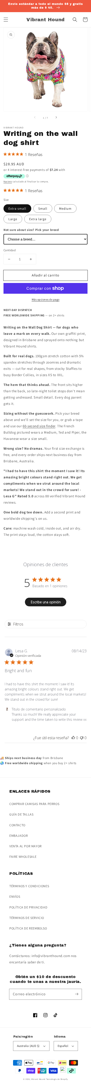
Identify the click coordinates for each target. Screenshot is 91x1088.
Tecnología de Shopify (57, 1079)
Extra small (17, 208)
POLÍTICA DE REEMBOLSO (28, 928)
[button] (6, 19)
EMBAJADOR (18, 836)
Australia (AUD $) (28, 1046)
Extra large (37, 219)
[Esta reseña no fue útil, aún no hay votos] (81, 737)
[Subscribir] (76, 994)
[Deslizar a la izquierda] (35, 118)
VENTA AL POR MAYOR (25, 846)
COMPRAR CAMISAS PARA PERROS (34, 804)
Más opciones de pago (46, 299)
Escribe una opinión (46, 602)
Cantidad (10, 250)
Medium (65, 208)
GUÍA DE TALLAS (21, 814)
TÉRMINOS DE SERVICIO (26, 918)
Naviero (8, 181)
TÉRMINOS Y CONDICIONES (29, 886)
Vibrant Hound (38, 1079)
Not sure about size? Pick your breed (31, 230)
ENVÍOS (14, 896)
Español (63, 1046)
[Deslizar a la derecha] (56, 118)
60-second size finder (39, 426)
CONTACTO (17, 825)
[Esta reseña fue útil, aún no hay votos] (73, 737)
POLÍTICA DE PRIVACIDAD (28, 907)
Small (42, 208)
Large (12, 219)
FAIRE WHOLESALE (23, 857)
